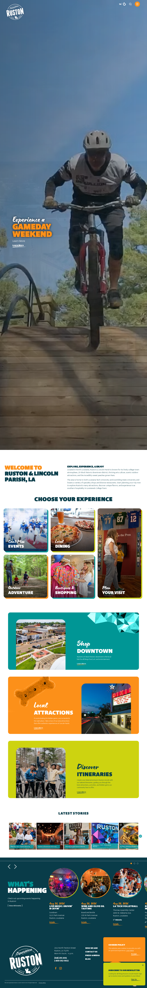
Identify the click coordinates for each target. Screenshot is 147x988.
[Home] (15, 11)
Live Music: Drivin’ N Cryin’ (60, 907)
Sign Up (134, 979)
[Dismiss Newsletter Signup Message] (142, 965)
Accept (134, 954)
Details (52, 922)
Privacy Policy (42, 982)
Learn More (18, 245)
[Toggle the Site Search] (130, 4)
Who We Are (91, 948)
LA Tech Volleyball (125, 906)
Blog (88, 959)
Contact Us (91, 952)
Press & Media (92, 956)
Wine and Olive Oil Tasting (92, 907)
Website (118, 920)
